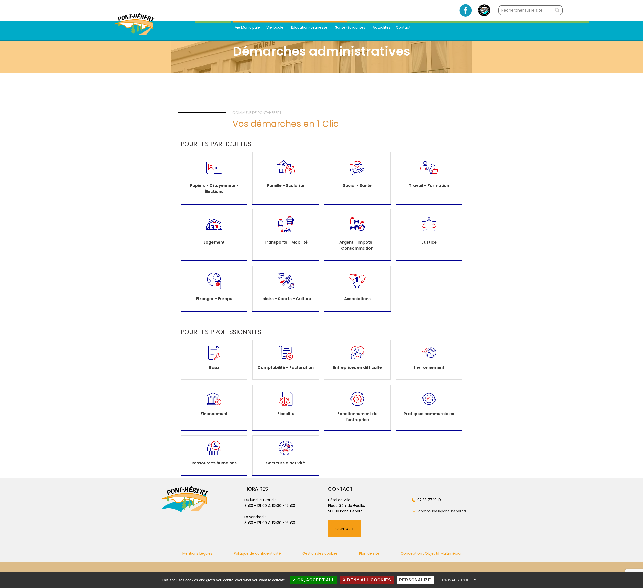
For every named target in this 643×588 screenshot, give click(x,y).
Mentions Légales (197, 553)
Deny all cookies (368, 580)
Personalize (415, 580)
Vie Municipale (247, 27)
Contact (403, 27)
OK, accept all (315, 580)
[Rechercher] (557, 10)
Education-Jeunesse (309, 27)
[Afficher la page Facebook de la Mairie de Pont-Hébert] (465, 10)
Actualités (381, 27)
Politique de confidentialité (257, 553)
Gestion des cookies (320, 553)
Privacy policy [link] (459, 580)
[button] (344, 528)
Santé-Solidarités (350, 27)
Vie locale (275, 27)
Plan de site (369, 553)
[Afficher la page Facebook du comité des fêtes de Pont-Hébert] (484, 10)
